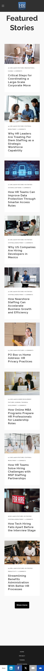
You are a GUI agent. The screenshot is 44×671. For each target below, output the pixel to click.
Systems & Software (14, 187)
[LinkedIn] (11, 668)
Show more (22, 605)
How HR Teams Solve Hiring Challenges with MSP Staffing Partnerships (19, 471)
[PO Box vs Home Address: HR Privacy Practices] (22, 334)
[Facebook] (18, 668)
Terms (22, 660)
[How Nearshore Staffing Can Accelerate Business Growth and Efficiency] (22, 277)
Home (22, 652)
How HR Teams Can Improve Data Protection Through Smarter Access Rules (22, 198)
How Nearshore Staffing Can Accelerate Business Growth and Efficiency (19, 305)
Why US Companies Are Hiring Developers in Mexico (22, 252)
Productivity (12, 571)
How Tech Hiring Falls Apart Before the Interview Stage (22, 527)
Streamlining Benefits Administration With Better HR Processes (18, 582)
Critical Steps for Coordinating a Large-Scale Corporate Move (20, 80)
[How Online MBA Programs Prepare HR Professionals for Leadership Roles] (22, 383)
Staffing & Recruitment (16, 242)
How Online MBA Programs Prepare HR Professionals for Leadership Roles (21, 416)
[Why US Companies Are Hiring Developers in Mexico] (22, 226)
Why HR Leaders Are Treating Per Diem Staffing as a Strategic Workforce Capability (21, 142)
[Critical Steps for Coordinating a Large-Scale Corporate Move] (22, 54)
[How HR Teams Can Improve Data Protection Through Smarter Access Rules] (22, 171)
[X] (25, 668)
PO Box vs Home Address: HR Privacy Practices (20, 358)
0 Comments (18, 71)
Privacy (22, 656)
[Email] (33, 668)
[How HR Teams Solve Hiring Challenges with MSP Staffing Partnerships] (22, 443)
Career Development (24, 399)
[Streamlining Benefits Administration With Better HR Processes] (22, 552)
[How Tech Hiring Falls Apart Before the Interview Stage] (22, 500)
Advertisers (22, 664)
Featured (21, 68)
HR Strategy (28, 184)
